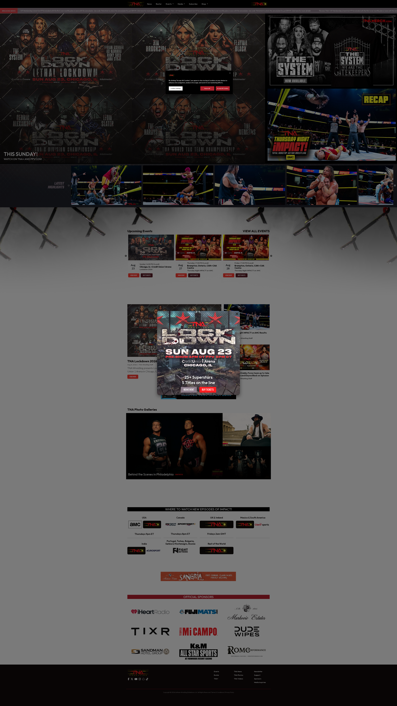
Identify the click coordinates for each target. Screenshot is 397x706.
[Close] (237, 314)
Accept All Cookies (222, 88)
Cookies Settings (176, 88)
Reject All (207, 88)
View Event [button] (188, 390)
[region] (199, 82)
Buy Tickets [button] (208, 390)
